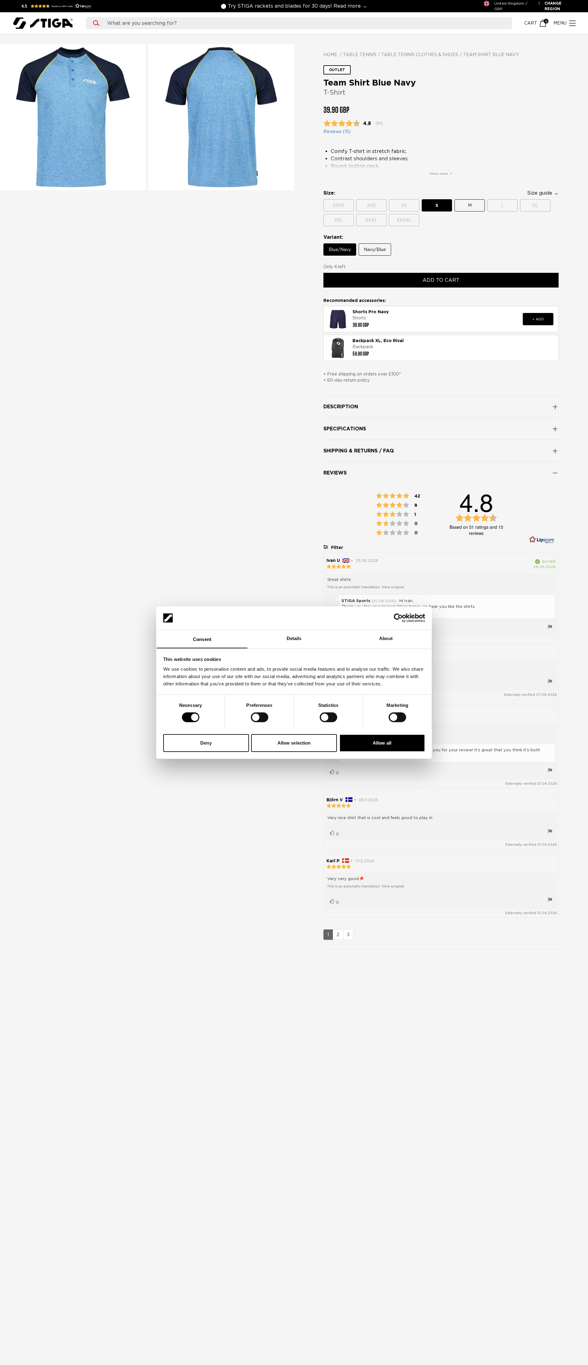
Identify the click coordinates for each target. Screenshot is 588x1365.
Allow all (382, 742)
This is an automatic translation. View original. (366, 587)
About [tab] (386, 638)
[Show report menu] (550, 627)
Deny (205, 742)
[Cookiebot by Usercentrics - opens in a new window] (398, 618)
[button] (58, 6)
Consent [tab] (202, 639)
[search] (305, 23)
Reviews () (337, 131)
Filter (336, 547)
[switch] (259, 717)
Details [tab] (294, 638)
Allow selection (294, 742)
